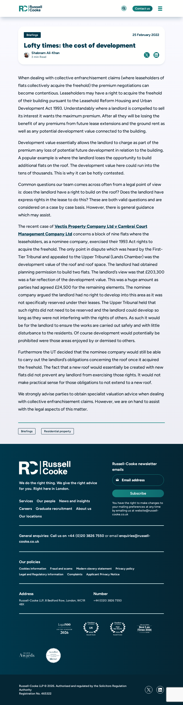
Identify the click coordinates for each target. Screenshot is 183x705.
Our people (46, 501)
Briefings (27, 431)
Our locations (30, 516)
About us (83, 509)
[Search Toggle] (124, 8)
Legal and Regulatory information (41, 574)
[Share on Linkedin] (156, 55)
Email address (133, 480)
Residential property (57, 431)
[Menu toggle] (160, 8)
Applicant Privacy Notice (103, 574)
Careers (25, 509)
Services (26, 501)
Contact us (142, 8)
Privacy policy (125, 568)
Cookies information (32, 568)
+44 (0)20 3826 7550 (86, 536)
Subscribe (138, 493)
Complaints (74, 574)
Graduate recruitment (54, 509)
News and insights (74, 501)
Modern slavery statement (94, 568)
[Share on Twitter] (147, 55)
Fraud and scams (61, 568)
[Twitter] (148, 690)
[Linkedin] (160, 690)
